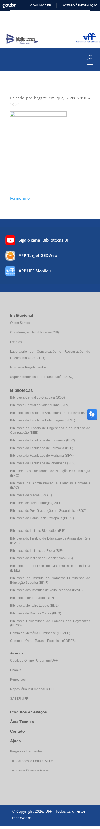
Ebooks (15, 670)
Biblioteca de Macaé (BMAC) (31, 495)
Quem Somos (20, 323)
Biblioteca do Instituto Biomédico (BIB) (37, 531)
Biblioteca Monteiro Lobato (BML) (34, 605)
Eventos (16, 342)
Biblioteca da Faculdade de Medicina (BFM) (42, 455)
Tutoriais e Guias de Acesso (30, 770)
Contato (17, 731)
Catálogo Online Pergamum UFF (34, 660)
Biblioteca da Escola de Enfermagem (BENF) (42, 420)
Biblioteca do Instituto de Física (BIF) (36, 551)
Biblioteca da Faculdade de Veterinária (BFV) (42, 463)
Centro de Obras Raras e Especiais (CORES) (43, 641)
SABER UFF (19, 699)
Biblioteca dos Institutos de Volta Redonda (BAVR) (46, 590)
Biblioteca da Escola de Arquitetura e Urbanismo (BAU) (50, 413)
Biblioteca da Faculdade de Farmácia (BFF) (41, 448)
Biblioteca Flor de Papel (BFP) (32, 598)
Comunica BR (40, 5)
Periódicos (18, 679)
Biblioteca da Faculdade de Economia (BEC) (42, 440)
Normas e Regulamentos (28, 367)
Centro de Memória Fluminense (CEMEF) (40, 633)
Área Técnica (22, 721)
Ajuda (15, 741)
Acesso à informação (80, 5)
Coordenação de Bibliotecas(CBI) (34, 332)
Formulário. (20, 198)
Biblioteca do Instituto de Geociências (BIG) (41, 558)
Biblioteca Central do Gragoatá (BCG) (37, 397)
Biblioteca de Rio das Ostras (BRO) (35, 613)
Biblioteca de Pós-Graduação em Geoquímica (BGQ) (48, 511)
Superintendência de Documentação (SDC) (41, 377)
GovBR (9, 5)
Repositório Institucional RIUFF (32, 689)
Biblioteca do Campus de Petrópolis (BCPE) (42, 518)
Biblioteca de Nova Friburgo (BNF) (35, 503)
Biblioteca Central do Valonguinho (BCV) (39, 405)
